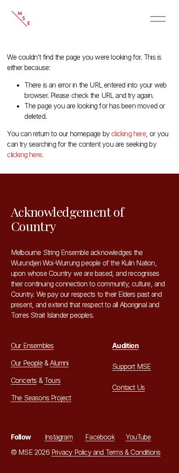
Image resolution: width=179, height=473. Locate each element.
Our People (27, 363)
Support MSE (131, 366)
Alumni (59, 363)
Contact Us (128, 387)
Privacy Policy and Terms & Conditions (105, 452)
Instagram (59, 437)
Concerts (24, 380)
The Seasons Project (41, 397)
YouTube (138, 437)
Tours (52, 380)
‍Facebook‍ (100, 437)
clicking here (128, 133)
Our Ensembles (32, 345)
